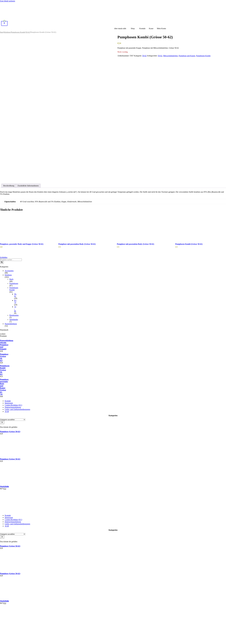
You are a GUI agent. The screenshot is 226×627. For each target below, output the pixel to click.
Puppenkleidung (11, 324)
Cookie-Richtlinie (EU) (13, 405)
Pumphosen (13, 283)
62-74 (15, 301)
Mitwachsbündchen (170, 56)
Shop (133, 28)
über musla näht (120, 28)
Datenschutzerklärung (13, 407)
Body (11, 279)
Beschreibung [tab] (8, 186)
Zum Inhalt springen (7, 1)
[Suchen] (2, 262)
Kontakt (142, 28)
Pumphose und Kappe (187, 56)
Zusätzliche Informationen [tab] (28, 186)
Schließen (3, 257)
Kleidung (7, 32)
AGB (7, 411)
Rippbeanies (14, 315)
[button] (121, 28)
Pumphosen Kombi (18, 32)
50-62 (28, 32)
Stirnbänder (13, 320)
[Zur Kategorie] (2, 422)
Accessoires (9, 271)
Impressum (9, 403)
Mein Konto (161, 28)
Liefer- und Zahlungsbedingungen (17, 409)
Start (1, 32)
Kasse (151, 28)
